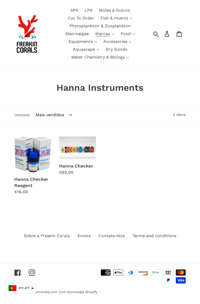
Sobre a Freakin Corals (47, 235)
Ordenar (22, 115)
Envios (84, 235)
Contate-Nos (111, 235)
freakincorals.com (42, 292)
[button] (20, 288)
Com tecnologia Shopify (78, 292)
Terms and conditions (154, 235)
